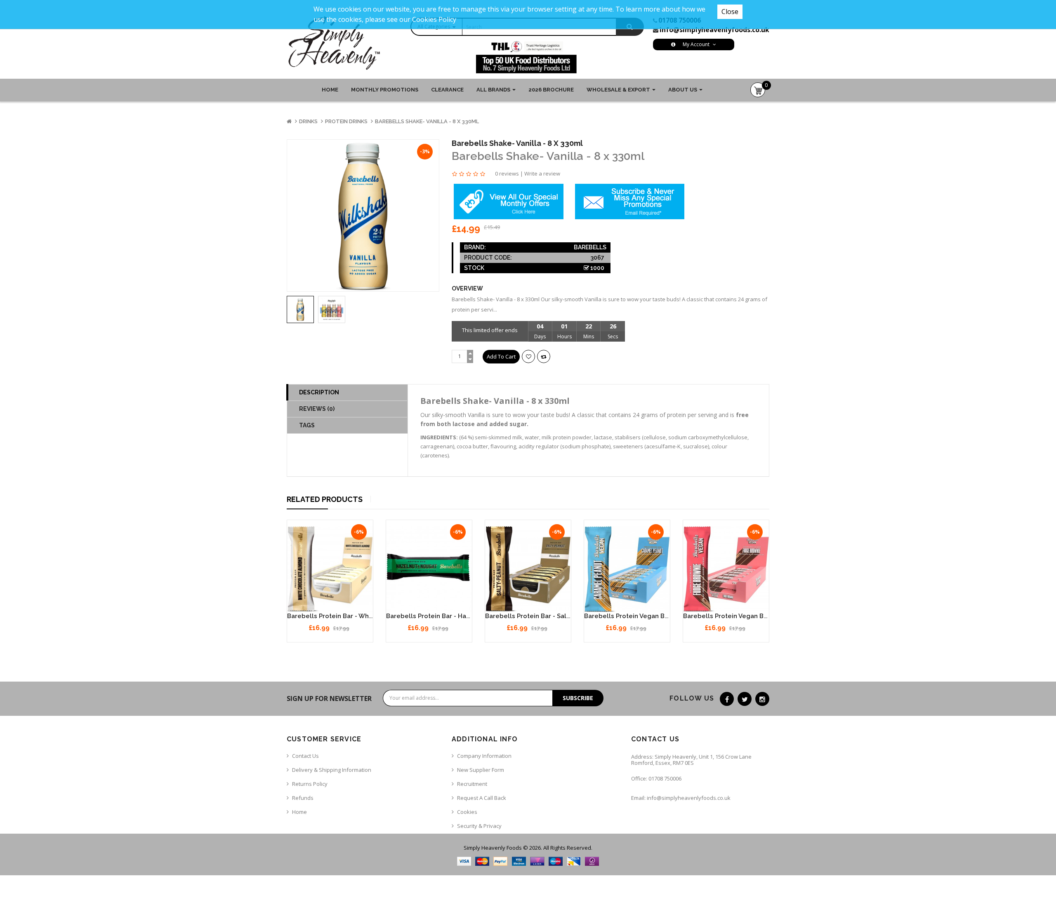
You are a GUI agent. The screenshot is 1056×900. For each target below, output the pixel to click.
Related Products (325, 499)
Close (729, 11)
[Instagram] (762, 699)
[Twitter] (745, 699)
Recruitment (472, 784)
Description (319, 392)
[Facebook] (727, 699)
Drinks (308, 121)
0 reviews (507, 173)
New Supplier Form (480, 769)
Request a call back (481, 798)
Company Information (484, 755)
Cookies (467, 812)
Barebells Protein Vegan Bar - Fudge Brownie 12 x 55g (766, 616)
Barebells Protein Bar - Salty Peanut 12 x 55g (553, 616)
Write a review (542, 173)
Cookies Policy (434, 19)
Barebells (590, 247)
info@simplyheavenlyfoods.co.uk (714, 29)
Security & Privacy (479, 826)
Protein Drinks (346, 121)
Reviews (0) (317, 408)
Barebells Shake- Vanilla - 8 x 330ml (427, 121)
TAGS (307, 425)
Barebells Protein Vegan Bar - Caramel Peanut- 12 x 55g (669, 616)
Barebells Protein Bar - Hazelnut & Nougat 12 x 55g (464, 616)
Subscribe (578, 698)
